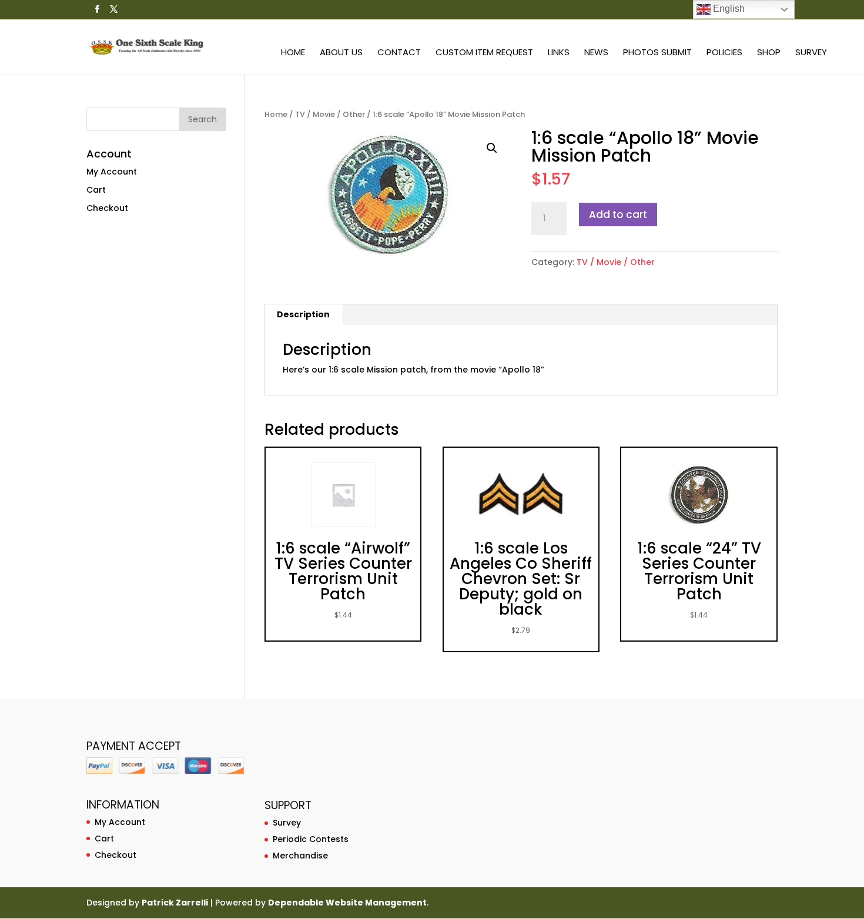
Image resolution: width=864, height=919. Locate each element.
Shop (769, 53)
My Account (111, 171)
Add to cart (618, 214)
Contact (399, 53)
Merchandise (300, 855)
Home (293, 53)
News (596, 53)
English (728, 9)
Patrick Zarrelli (175, 902)
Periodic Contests (311, 839)
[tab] (303, 314)
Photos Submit (657, 53)
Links (559, 53)
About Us (341, 53)
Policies (724, 53)
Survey (811, 53)
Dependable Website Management (347, 902)
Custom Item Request (484, 53)
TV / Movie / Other (330, 114)
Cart (96, 190)
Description (303, 314)
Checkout (107, 208)
